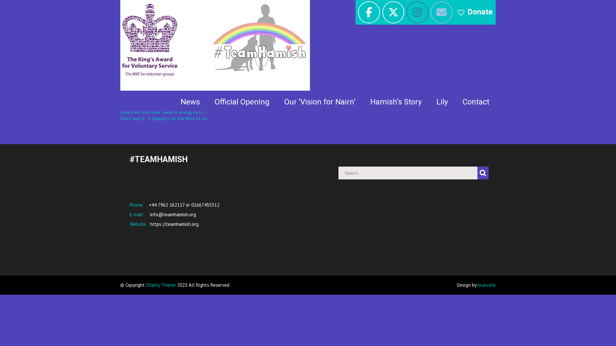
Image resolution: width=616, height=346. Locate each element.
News (190, 101)
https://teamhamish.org (174, 224)
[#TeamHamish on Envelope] (441, 12)
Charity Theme (161, 285)
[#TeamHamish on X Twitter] (393, 12)
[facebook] (369, 12)
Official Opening (242, 101)
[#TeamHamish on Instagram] (417, 12)
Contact (476, 101)
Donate (479, 11)
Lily (442, 101)
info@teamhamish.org (172, 214)
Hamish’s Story (396, 101)
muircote (487, 285)
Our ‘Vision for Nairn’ (319, 101)
